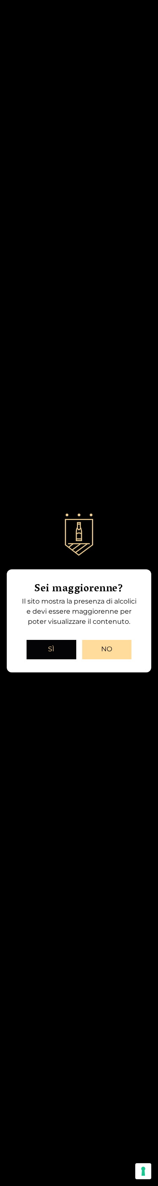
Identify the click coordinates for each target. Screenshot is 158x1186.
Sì (51, 649)
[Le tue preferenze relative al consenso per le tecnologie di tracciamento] (143, 1171)
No (106, 649)
